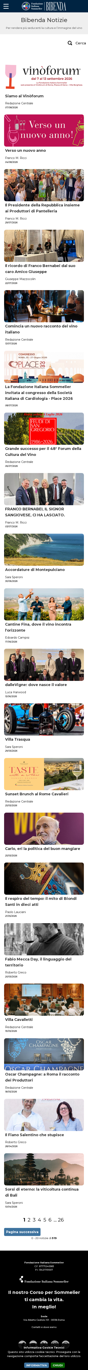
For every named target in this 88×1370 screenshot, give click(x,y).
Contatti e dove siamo (44, 1327)
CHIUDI (58, 1365)
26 (61, 1220)
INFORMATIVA (36, 1365)
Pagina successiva (22, 1232)
